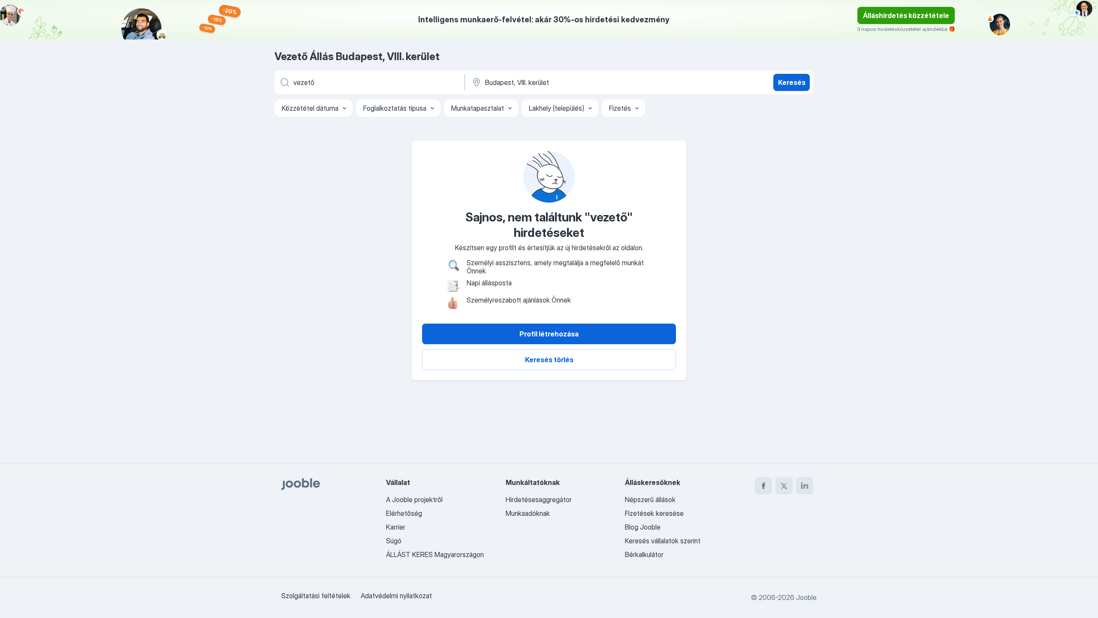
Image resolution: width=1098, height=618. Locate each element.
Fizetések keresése (654, 513)
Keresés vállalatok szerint (662, 540)
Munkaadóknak (528, 513)
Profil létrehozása (549, 334)
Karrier (395, 527)
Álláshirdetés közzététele (906, 15)
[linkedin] (804, 485)
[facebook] (763, 485)
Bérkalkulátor (644, 554)
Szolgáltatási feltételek (315, 595)
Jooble (806, 597)
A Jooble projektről (414, 499)
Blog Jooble (643, 527)
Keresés (791, 82)
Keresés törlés (549, 359)
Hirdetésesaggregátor (539, 499)
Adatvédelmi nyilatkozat (396, 595)
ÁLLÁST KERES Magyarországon (435, 554)
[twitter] (784, 485)
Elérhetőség (404, 513)
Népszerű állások (650, 499)
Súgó (393, 540)
